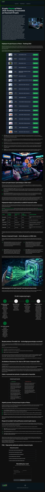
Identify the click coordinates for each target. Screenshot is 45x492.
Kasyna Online (16, 3)
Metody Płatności (22, 3)
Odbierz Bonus (35, 54)
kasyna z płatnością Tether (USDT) (9, 208)
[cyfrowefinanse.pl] (3, 1)
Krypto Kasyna (28, 3)
